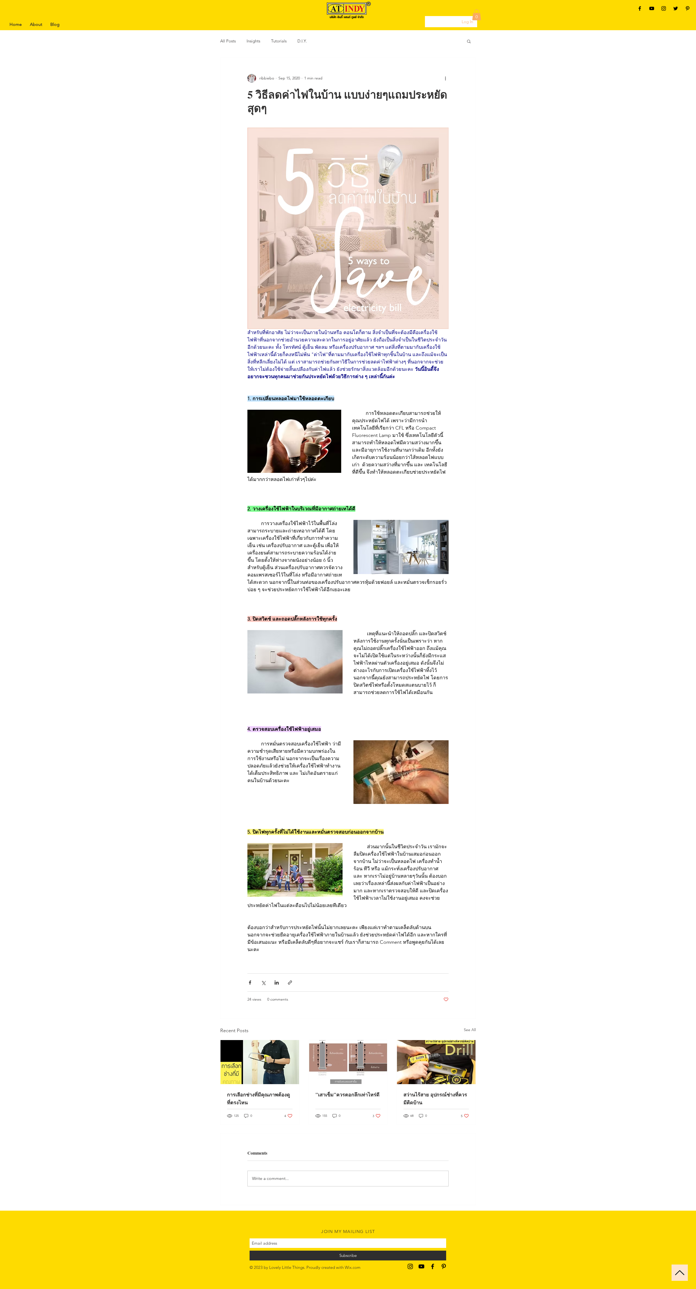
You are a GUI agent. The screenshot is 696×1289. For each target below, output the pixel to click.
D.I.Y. (302, 41)
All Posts (228, 41)
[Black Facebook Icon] (640, 8)
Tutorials (279, 41)
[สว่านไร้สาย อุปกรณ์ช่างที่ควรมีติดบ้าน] (436, 1062)
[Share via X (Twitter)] (263, 982)
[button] (476, 14)
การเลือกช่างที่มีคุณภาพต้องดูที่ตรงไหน (258, 1098)
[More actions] (445, 78)
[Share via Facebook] (250, 982)
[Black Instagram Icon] (664, 8)
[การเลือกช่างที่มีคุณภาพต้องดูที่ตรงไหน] (259, 1062)
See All (470, 1029)
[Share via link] (290, 982)
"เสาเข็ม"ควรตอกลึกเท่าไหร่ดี (347, 1094)
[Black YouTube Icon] (652, 8)
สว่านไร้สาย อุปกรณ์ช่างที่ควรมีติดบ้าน (435, 1098)
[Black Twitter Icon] (676, 8)
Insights (253, 41)
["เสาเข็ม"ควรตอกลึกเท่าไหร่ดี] (348, 1062)
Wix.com (353, 1267)
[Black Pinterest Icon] (688, 8)
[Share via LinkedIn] (276, 982)
